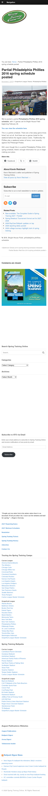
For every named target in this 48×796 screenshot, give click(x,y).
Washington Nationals (9, 635)
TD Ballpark (6, 708)
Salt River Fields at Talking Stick (13, 663)
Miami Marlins (6, 615)
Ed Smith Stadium (8, 692)
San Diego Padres (8, 588)
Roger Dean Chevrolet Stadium (13, 704)
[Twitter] (10, 203)
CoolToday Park (7, 690)
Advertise (5, 545)
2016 (5, 237)
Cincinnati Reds (7, 572)
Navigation (11, 2)
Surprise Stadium (8, 670)
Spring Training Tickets (10, 536)
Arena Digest (6, 739)
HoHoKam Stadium (8, 656)
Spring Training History (10, 541)
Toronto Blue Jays (8, 633)
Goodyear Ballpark (8, 654)
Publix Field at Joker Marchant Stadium (15, 701)
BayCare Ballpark (8, 681)
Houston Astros (7, 613)
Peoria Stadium (7, 661)
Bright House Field (15, 237)
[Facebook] (15, 203)
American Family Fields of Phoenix (14, 658)
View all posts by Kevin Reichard (17, 177)
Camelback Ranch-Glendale (12, 652)
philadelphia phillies (32, 237)
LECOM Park (6, 699)
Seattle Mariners (7, 592)
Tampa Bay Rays (7, 631)
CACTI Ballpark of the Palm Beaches (14, 683)
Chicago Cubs (7, 567)
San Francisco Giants (9, 590)
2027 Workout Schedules (11, 528)
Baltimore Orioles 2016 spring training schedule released (22, 248)
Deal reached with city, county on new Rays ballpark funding (24, 774)
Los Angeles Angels (8, 581)
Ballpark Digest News (13, 755)
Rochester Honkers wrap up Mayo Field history (20, 772)
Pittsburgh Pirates (8, 626)
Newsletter (6, 532)
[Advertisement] (17, 40)
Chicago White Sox (8, 570)
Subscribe (8, 455)
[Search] (43, 352)
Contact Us (6, 549)
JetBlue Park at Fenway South (12, 697)
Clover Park (6, 688)
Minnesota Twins (7, 617)
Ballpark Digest (7, 735)
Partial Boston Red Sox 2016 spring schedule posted (27, 250)
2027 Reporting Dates (10, 524)
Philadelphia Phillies (39, 81)
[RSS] (6, 203)
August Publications (9, 731)
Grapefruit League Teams (23, 81)
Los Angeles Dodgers (9, 583)
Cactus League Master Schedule (13, 597)
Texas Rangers (7, 595)
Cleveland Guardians (9, 574)
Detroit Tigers (6, 610)
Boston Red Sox (7, 608)
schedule (5, 240)
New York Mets (7, 619)
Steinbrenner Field (8, 706)
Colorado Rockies (8, 576)
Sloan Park (5, 668)
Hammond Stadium (8, 695)
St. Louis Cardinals (8, 629)
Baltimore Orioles (8, 606)
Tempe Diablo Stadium (10, 672)
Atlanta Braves (7, 603)
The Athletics (6, 565)
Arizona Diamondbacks (10, 563)
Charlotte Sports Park (9, 685)
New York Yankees (8, 622)
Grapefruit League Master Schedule (14, 638)
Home (14, 62)
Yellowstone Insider (9, 744)
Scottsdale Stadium (8, 665)
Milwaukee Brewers (8, 586)
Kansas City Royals (8, 579)
